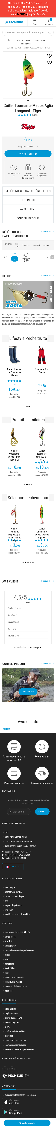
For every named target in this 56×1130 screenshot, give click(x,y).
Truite (27, 40)
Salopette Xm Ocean (41, 371)
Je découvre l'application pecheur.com (20, 1095)
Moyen (13, 622)
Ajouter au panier (29, 154)
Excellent (14, 608)
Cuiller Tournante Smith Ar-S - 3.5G (41, 453)
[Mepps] (28, 126)
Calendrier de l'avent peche (16, 986)
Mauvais (14, 636)
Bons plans (9, 964)
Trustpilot (6, 729)
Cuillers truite (26, 44)
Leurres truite (40, 40)
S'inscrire (42, 811)
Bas (12, 629)
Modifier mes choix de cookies (17, 914)
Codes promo (10, 946)
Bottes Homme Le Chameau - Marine (14, 372)
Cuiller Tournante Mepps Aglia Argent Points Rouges (14, 531)
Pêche (18, 40)
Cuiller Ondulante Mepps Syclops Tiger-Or (41, 531)
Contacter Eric (28, 691)
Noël (7, 973)
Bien (12, 615)
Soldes (7, 955)
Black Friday (10, 968)
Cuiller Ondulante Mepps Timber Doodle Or (14, 453)
